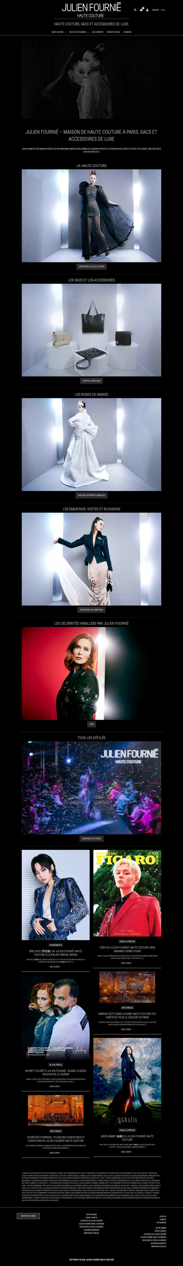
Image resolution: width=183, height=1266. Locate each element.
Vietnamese (161, 1222)
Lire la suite (56, 967)
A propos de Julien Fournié (91, 1221)
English (155, 10)
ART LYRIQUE (127, 1007)
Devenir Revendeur (91, 1230)
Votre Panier (91, 1214)
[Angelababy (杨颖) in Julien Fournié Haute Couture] (127, 1081)
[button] (135, 10)
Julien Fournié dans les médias (91, 1224)
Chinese (163, 1219)
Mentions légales (91, 1233)
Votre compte (91, 1218)
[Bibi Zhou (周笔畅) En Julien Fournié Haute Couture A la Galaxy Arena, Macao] (56, 895)
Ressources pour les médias (91, 1227)
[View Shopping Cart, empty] (141, 10)
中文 (163, 10)
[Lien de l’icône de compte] (147, 10)
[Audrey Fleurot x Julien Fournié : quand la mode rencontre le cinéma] (56, 1017)
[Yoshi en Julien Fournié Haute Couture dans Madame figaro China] (127, 893)
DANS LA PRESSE (127, 941)
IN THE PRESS (56, 1064)
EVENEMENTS (56, 945)
